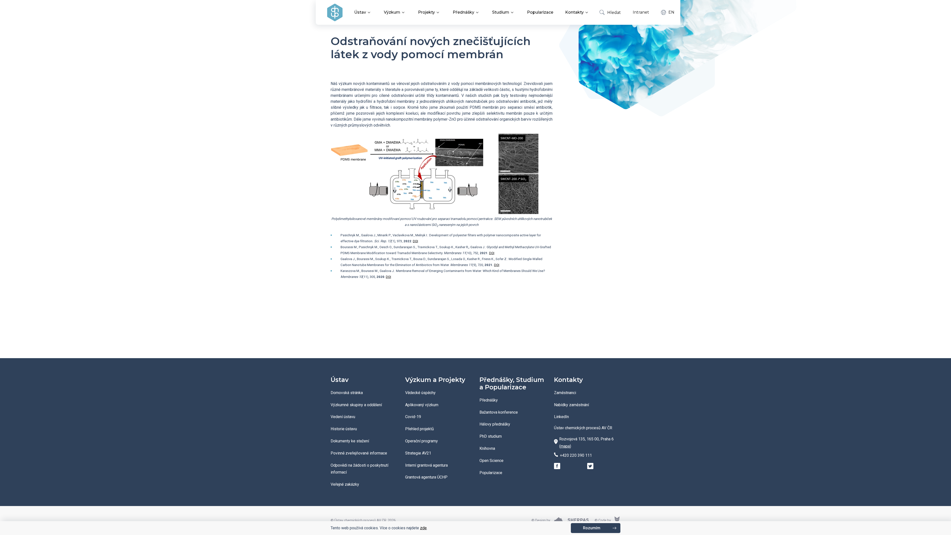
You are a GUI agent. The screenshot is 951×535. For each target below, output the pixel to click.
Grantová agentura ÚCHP (426, 477)
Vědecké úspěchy (420, 392)
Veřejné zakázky (345, 484)
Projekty (426, 12)
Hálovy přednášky (494, 424)
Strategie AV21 (418, 453)
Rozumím (591, 528)
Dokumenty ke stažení (350, 441)
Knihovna (487, 448)
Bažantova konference (498, 412)
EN (671, 12)
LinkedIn (561, 416)
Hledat (614, 12)
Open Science (491, 460)
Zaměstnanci (565, 392)
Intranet (641, 12)
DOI (415, 241)
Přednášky (463, 12)
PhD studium (490, 436)
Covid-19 (413, 416)
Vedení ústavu (343, 416)
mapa (565, 446)
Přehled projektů (419, 429)
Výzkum (392, 12)
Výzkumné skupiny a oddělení (356, 404)
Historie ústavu (344, 429)
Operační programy (421, 441)
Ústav (360, 12)
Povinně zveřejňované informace (359, 453)
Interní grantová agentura (426, 465)
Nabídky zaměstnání (571, 404)
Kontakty (574, 12)
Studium (500, 12)
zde (423, 528)
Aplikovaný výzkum (421, 404)
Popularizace (540, 12)
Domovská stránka (347, 392)
